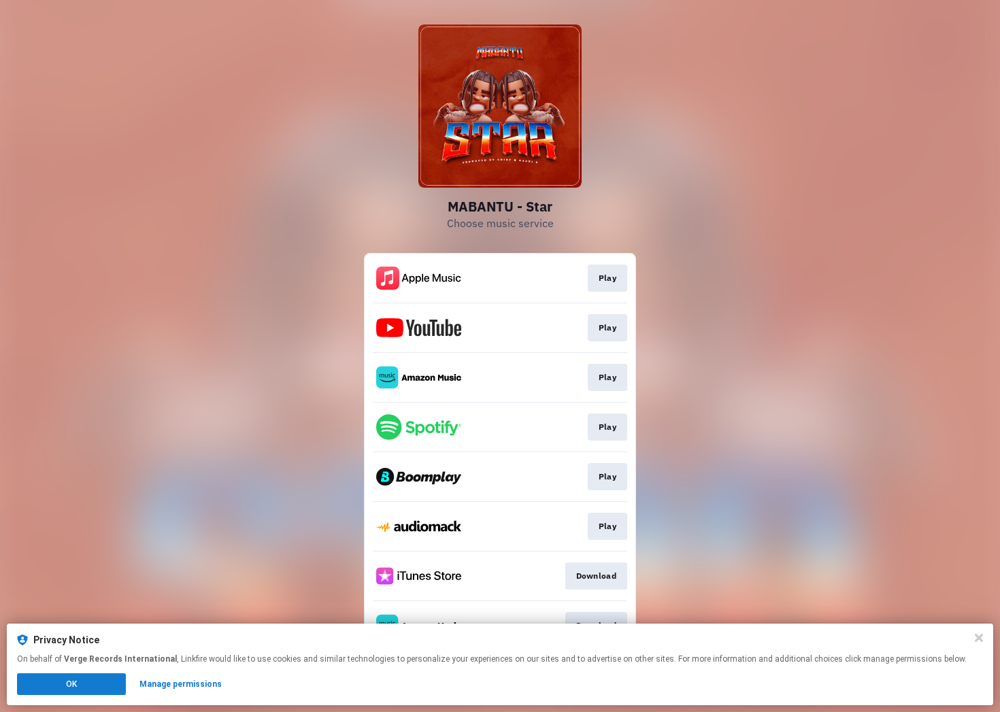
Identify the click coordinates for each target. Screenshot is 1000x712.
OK (71, 684)
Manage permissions (180, 684)
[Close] (979, 638)
